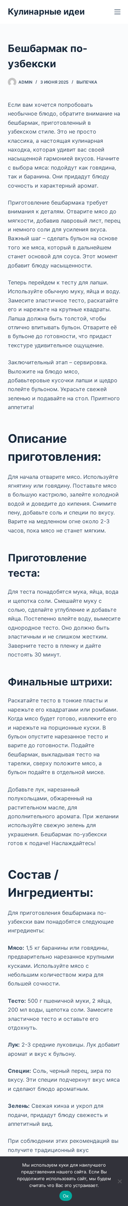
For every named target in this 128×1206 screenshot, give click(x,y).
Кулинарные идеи (46, 11)
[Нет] (119, 1181)
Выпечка (86, 82)
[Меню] (117, 12)
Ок (66, 1196)
